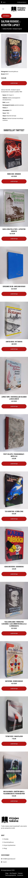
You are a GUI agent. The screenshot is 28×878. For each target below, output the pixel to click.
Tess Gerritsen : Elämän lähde (14, 511)
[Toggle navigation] (3, 9)
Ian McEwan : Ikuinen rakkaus (14, 681)
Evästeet (20, 873)
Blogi (5, 848)
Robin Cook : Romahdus (14, 174)
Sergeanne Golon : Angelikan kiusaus (14, 286)
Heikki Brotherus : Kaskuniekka (14, 566)
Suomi (4, 2)
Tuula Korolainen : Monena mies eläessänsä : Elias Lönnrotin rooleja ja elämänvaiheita (14, 624)
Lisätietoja (14, 83)
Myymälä (6, 16)
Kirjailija (6, 839)
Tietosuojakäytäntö (10, 875)
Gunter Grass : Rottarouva (14, 342)
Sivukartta (20, 875)
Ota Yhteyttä (13, 873)
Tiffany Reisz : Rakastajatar (14, 736)
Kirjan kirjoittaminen (9, 845)
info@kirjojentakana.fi (21, 2)
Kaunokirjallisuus (13, 71)
